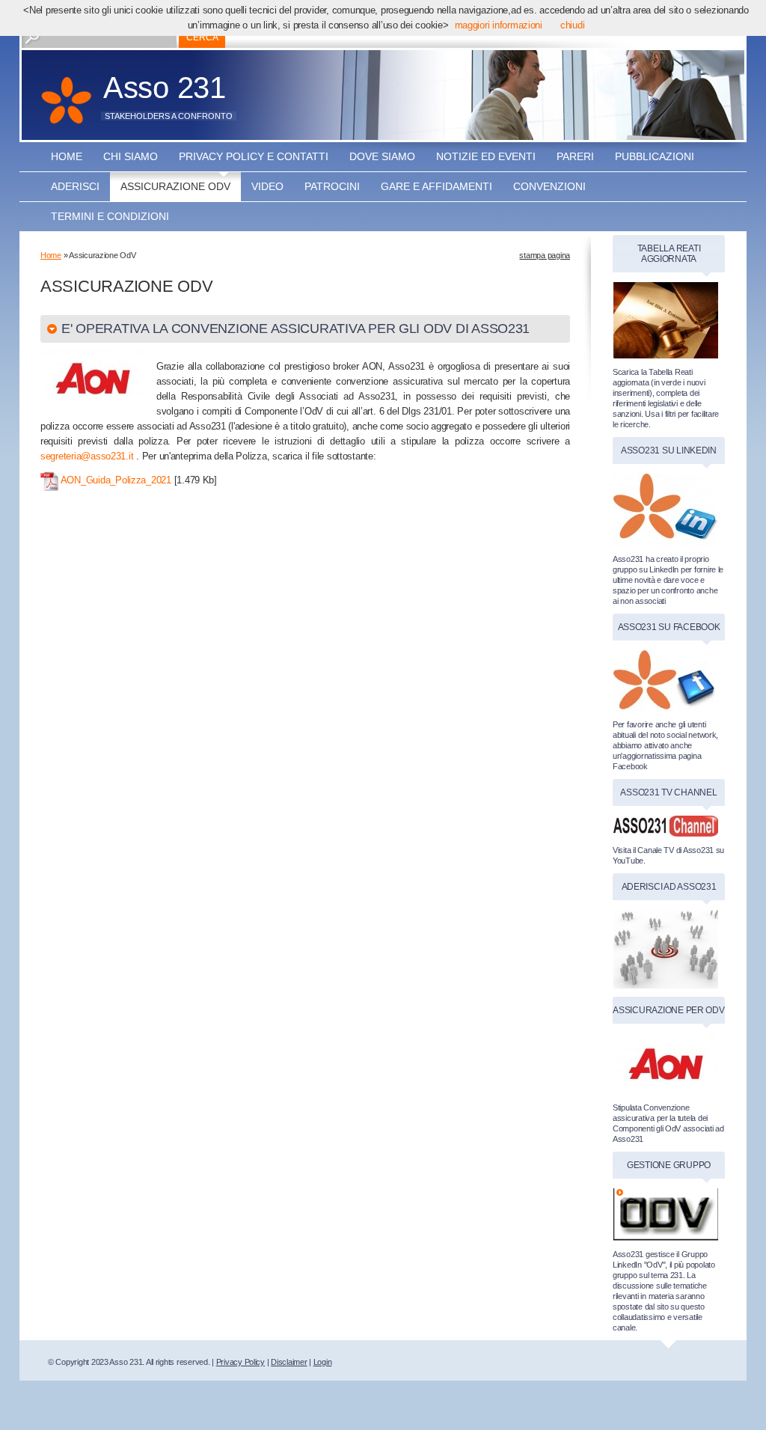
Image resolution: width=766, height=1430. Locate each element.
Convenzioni (549, 186)
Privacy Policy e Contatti (253, 156)
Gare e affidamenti (436, 186)
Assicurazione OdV (175, 186)
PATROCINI (332, 186)
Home (66, 156)
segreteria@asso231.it (86, 456)
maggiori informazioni (498, 25)
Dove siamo (382, 156)
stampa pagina (544, 255)
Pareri (575, 156)
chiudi (572, 25)
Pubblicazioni (654, 156)
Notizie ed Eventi (486, 156)
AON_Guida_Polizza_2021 (116, 480)
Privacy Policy (240, 1361)
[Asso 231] (66, 108)
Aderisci (75, 186)
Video (267, 186)
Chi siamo (130, 156)
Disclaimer (289, 1361)
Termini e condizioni (110, 216)
